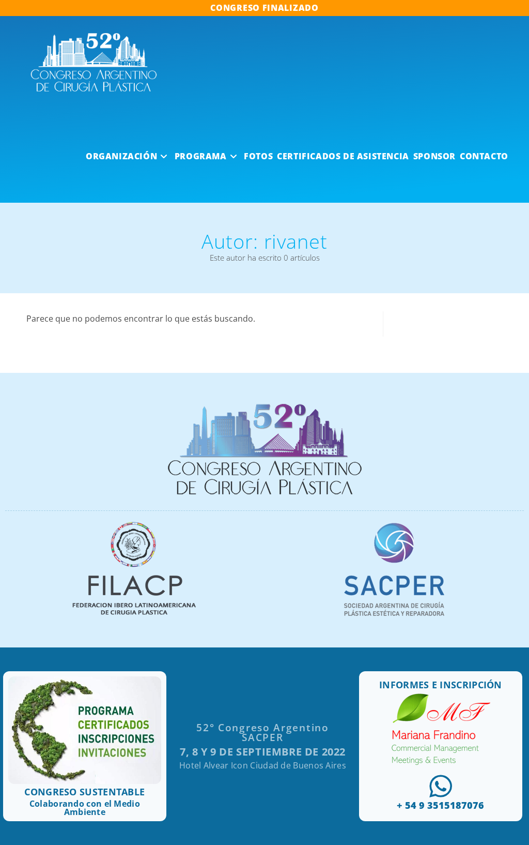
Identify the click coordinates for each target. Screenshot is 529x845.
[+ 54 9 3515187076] (441, 786)
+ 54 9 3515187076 (440, 805)
